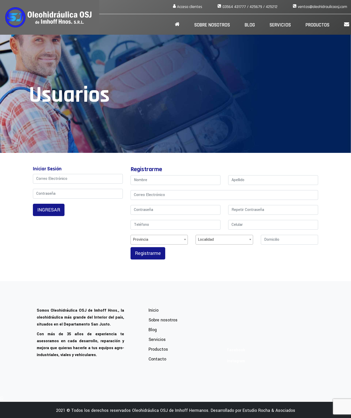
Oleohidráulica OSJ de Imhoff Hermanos (170, 410)
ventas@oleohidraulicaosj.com (322, 7)
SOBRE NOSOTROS (212, 25)
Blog (250, 25)
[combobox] (159, 240)
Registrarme (148, 253)
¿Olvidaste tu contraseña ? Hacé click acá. (68, 221)
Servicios (280, 25)
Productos (317, 25)
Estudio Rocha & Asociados (269, 410)
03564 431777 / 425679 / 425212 (250, 7)
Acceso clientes (189, 7)
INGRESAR (48, 210)
